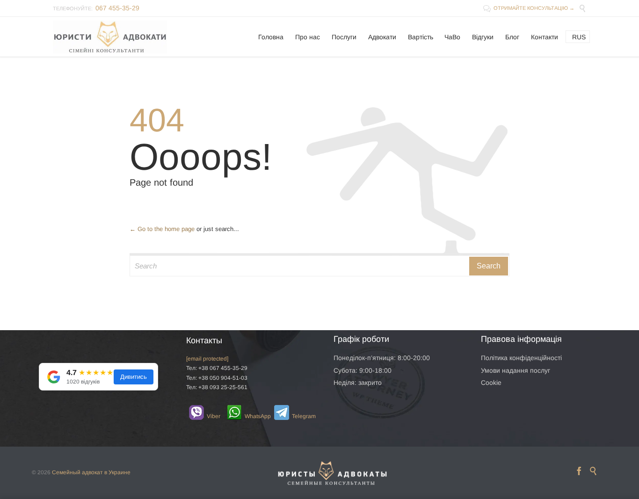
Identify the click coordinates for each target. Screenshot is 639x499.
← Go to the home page (162, 228)
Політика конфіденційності (521, 358)
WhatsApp (252, 416)
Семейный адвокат (77, 472)
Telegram (298, 416)
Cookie (491, 382)
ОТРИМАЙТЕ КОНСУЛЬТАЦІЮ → (528, 8)
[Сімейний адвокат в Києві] (110, 37)
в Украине (117, 472)
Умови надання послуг (515, 370)
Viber (209, 416)
